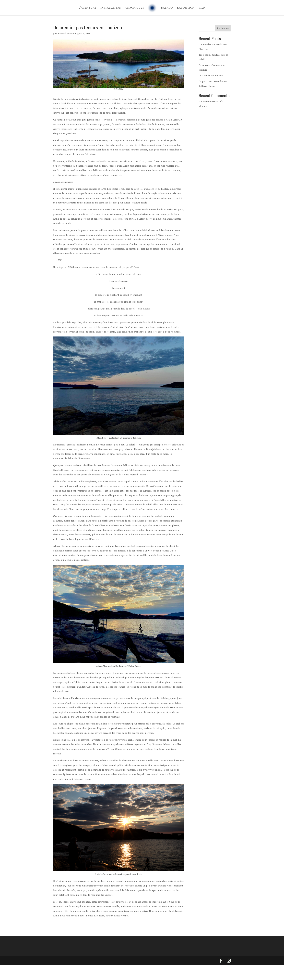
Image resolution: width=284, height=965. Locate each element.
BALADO (167, 8)
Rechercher (223, 28)
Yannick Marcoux (67, 33)
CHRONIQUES (134, 8)
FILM (202, 8)
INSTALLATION (110, 8)
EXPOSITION (185, 8)
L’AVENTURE (87, 8)
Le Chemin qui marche (211, 75)
